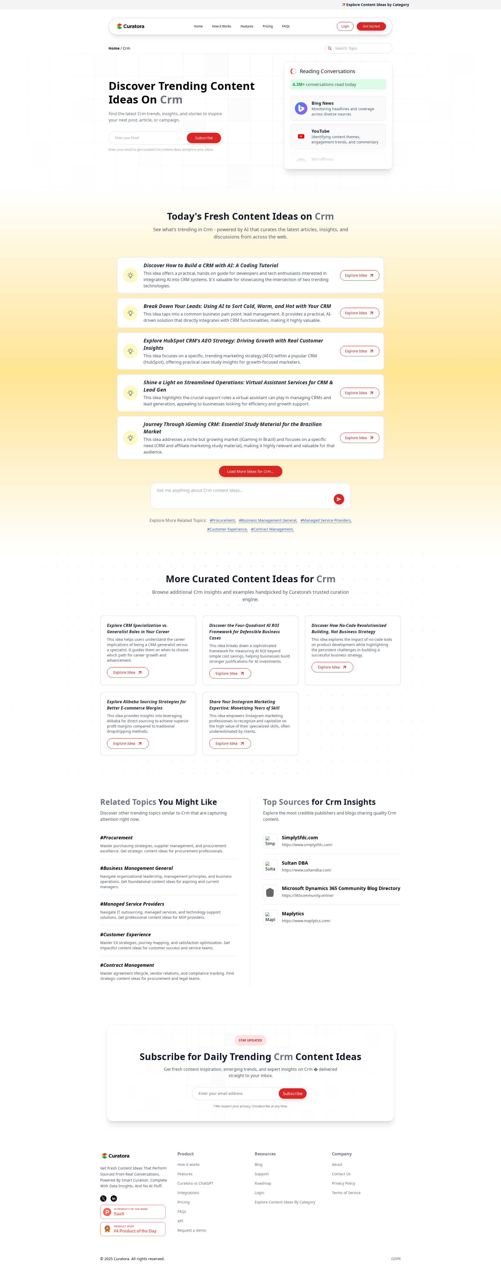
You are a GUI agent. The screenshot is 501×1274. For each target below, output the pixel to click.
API (180, 1220)
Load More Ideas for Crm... (250, 471)
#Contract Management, (272, 529)
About (337, 1164)
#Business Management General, (268, 520)
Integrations (188, 1192)
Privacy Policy (343, 1183)
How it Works (221, 26)
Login (345, 26)
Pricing (268, 26)
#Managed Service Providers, (326, 520)
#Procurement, (223, 520)
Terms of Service (346, 1192)
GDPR (396, 1258)
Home (198, 26)
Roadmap (263, 1183)
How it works (188, 1164)
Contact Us (341, 1173)
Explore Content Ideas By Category (285, 1202)
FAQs (286, 26)
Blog (259, 1164)
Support (262, 1173)
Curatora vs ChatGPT (195, 1183)
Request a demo (191, 1230)
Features (247, 26)
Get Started (371, 26)
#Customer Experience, (227, 529)
